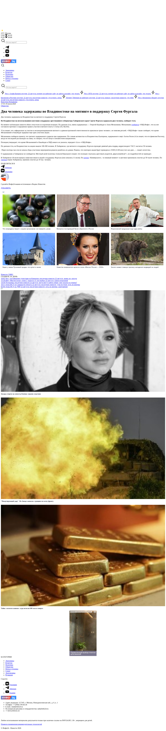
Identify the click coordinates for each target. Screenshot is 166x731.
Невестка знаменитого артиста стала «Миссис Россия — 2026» (80, 267)
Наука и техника (11, 669)
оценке (86, 158)
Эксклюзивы (10, 673)
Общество (5, 106)
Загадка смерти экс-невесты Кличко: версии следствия (21, 394)
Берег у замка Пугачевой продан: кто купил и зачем (22, 267)
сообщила (135, 125)
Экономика (9, 661)
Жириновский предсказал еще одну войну (126, 229)
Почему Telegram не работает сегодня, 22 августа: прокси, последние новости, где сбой (100, 98)
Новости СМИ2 (7, 274)
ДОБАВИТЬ (6, 188)
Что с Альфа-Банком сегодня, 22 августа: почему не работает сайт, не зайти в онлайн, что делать (42, 94)
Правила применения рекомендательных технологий (21, 724)
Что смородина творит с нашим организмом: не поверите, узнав (26, 229)
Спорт (7, 671)
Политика (9, 665)
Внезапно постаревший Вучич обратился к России (75, 229)
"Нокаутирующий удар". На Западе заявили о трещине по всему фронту (27, 501)
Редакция (9, 675)
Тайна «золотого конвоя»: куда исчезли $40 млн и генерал (22, 608)
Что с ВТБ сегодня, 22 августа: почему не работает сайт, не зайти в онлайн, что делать (117, 94)
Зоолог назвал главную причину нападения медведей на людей (135, 267)
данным (4, 160)
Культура (8, 663)
